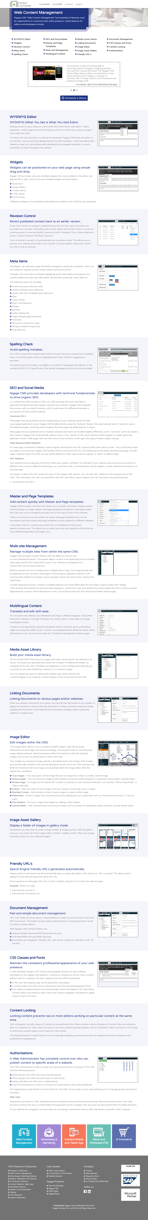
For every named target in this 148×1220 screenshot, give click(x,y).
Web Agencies (91, 1173)
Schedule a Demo (75, 98)
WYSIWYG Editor (22, 39)
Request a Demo (92, 1176)
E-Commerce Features (19, 1181)
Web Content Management (21, 1173)
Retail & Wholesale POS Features (23, 1179)
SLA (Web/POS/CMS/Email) (97, 1181)
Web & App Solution (57, 1171)
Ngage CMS (53, 1189)
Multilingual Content (55, 54)
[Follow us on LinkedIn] (89, 1192)
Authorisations (116, 50)
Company (69, 4)
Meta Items (19, 50)
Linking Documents (86, 43)
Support (79, 4)
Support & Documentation (20, 1190)
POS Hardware (16, 1195)
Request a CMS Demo (19, 1171)
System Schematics (18, 1198)
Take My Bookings (56, 1186)
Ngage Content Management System (74, 1206)
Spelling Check (21, 54)
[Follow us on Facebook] (85, 1192)
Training (13, 1192)
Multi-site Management (57, 50)
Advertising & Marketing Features (23, 1176)
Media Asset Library (87, 39)
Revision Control (22, 47)
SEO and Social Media (56, 39)
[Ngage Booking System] (21, 3)
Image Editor (83, 47)
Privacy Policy (91, 1179)
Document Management (121, 39)
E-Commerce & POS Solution (60, 1173)
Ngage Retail (54, 1194)
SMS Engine (53, 1191)
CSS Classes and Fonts (120, 43)
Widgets (18, 43)
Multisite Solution (55, 1176)
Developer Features (18, 1187)
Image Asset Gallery (87, 50)
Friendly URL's (84, 54)
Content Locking (117, 47)
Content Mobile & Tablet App (21, 1184)
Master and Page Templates (54, 45)
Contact (89, 1171)
